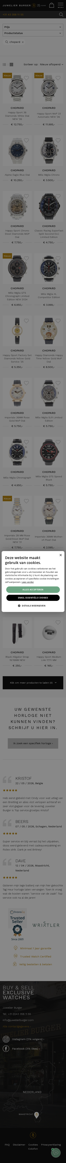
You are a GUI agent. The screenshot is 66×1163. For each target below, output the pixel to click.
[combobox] (56, 555)
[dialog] (33, 581)
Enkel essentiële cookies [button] (33, 597)
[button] (33, 606)
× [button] (60, 555)
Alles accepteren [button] (33, 589)
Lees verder (28, 582)
